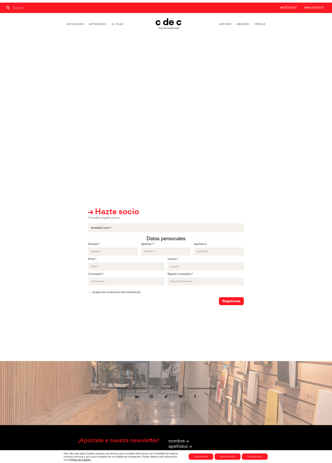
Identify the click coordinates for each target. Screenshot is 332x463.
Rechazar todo (227, 456)
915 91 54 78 (167, 388)
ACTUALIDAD (75, 24)
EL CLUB (117, 24)
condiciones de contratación (123, 292)
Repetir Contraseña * (180, 274)
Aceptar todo (201, 456)
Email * (92, 259)
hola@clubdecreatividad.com (201, 388)
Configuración (254, 456)
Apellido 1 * (148, 244)
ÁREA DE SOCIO (314, 7)
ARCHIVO (225, 24)
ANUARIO (243, 24)
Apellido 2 (200, 244)
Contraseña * (96, 274)
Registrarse (231, 301)
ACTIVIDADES (98, 24)
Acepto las (116, 292)
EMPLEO (260, 24)
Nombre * (94, 244)
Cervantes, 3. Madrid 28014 (131, 388)
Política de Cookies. (80, 459)
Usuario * (173, 259)
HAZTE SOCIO (288, 7)
